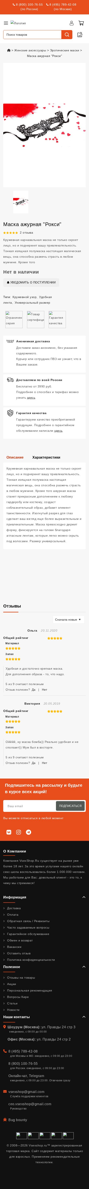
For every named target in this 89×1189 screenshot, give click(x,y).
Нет (44, 689)
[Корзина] (81, 23)
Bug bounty (17, 1120)
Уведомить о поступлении (32, 282)
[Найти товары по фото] (80, 34)
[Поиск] (66, 34)
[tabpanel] (44, 505)
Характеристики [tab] (46, 457)
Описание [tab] (15, 457)
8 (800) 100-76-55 (29, 4)
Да (33, 689)
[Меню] (6, 23)
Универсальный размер (32, 302)
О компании (14, 851)
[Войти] (71, 23)
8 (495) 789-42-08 (62, 4)
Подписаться (70, 806)
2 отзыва (26, 232)
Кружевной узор (25, 297)
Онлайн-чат (17, 1076)
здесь (31, 397)
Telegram (36, 1076)
